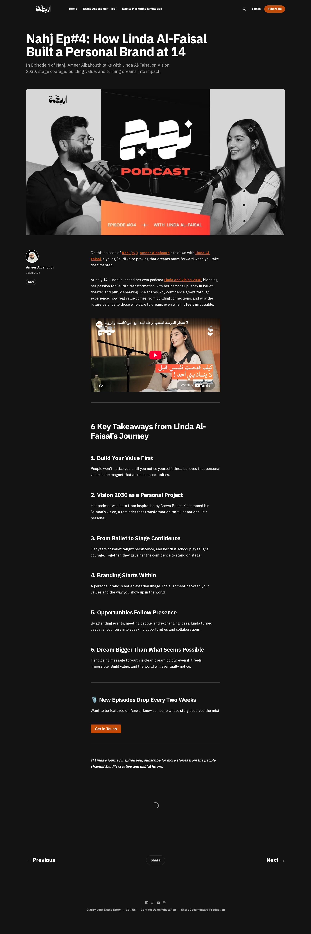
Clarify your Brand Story (103, 910)
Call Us (131, 910)
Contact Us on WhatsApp (158, 910)
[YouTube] (158, 902)
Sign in (256, 9)
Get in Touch (106, 729)
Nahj (31, 282)
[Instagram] (164, 902)
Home (73, 9)
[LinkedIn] (146, 902)
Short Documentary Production (203, 910)
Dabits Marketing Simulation (142, 9)
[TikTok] (152, 902)
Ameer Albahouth (40, 267)
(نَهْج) (130, 253)
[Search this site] (244, 9)
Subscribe (275, 9)
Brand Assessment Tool (99, 9)
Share (156, 860)
